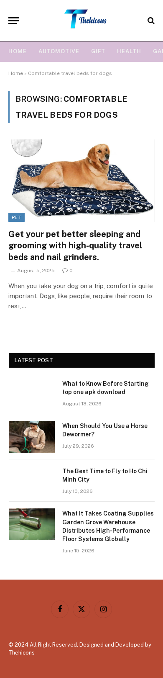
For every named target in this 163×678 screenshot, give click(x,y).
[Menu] (13, 20)
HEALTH (129, 51)
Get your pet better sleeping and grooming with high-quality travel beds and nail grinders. (75, 245)
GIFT (98, 51)
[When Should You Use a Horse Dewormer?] (32, 437)
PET (16, 217)
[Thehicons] (86, 20)
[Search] (150, 20)
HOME (17, 51)
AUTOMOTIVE (58, 51)
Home (15, 73)
